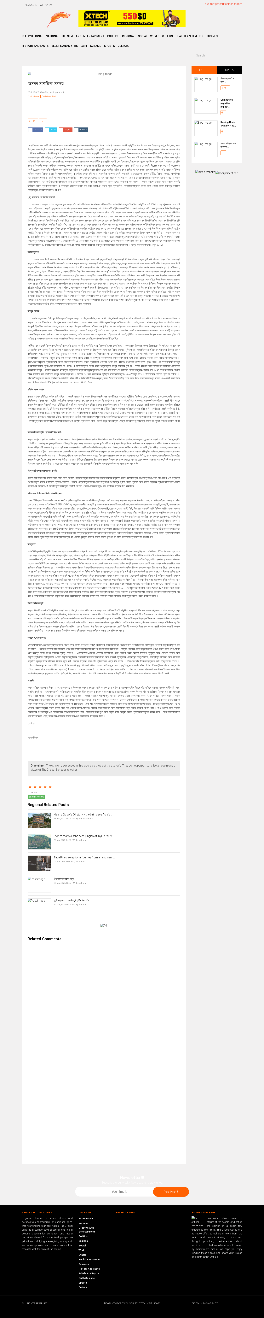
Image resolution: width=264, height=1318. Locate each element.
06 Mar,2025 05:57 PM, (65, 883)
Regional (83, 1240)
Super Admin (58, 92)
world (154, 36)
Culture (123, 45)
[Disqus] (104, 996)
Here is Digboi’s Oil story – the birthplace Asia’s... (83, 814)
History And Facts (89, 1268)
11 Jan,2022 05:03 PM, (65, 818)
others (167, 36)
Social (82, 1245)
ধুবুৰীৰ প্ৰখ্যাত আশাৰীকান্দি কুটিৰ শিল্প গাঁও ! (72, 900)
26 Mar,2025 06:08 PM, (65, 904)
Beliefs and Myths (64, 45)
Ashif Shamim (86, 818)
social (142, 36)
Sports (109, 45)
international (32, 36)
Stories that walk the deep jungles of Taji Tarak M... (84, 836)
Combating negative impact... (227, 103)
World (81, 1250)
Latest (204, 70)
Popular (229, 70)
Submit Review (36, 796)
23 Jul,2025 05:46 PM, (38, 92)
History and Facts (35, 45)
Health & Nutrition (190, 36)
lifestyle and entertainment (83, 36)
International (85, 1218)
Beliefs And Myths (88, 1273)
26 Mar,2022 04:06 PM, (65, 840)
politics (113, 36)
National (83, 1223)
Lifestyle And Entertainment (86, 1229)
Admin (82, 840)
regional (128, 36)
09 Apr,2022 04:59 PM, (64, 861)
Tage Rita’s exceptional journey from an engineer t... (84, 857)
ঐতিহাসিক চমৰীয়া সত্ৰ (63, 878)
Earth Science (91, 45)
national (52, 36)
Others (82, 1254)
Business (212, 36)
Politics (83, 1236)
